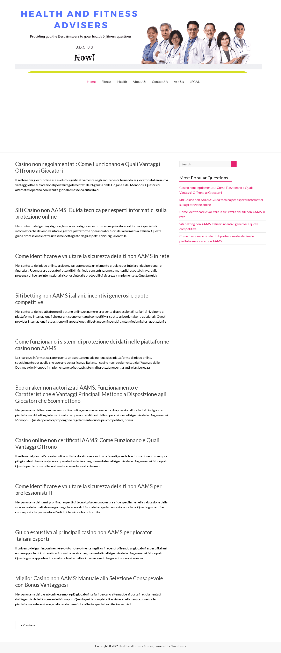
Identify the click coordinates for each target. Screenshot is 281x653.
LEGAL (195, 81)
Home (91, 81)
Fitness (106, 81)
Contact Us (160, 81)
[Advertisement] (140, 118)
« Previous (28, 625)
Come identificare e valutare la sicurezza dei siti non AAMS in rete (92, 256)
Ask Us (179, 81)
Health (122, 81)
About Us (139, 81)
